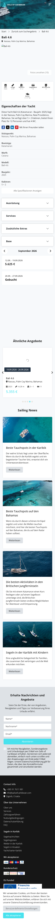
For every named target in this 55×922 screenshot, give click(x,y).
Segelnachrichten (11, 836)
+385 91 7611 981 (15, 789)
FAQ (5, 825)
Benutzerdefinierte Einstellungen (21, 908)
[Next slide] (50, 251)
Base (9, 241)
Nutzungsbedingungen (14, 818)
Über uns (8, 807)
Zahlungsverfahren (12, 814)
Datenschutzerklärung (13, 821)
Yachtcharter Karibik (13, 850)
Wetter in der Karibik (13, 843)
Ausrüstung (12, 203)
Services (11, 215)
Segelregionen (10, 840)
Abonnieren (27, 741)
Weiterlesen (14, 469)
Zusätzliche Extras (16, 228)
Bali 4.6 (45, 31)
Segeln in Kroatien (12, 847)
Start (4, 31)
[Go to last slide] (5, 251)
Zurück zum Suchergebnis (24, 31)
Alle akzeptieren (13, 915)
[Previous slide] (3, 373)
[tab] (23, 401)
